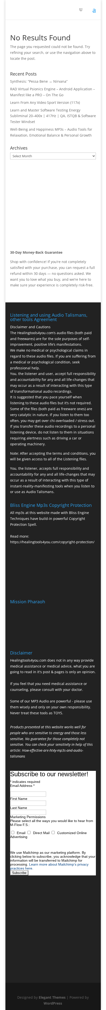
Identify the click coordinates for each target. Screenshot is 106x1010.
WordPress (53, 1003)
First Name (18, 799)
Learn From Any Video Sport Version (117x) (45, 102)
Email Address (22, 786)
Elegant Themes (52, 997)
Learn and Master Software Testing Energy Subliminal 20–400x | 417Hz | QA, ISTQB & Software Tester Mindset (53, 116)
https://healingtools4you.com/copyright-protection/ (52, 542)
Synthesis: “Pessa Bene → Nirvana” (39, 81)
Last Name (18, 808)
